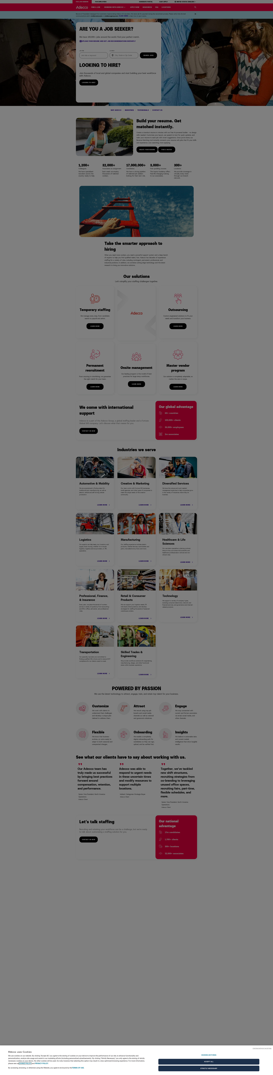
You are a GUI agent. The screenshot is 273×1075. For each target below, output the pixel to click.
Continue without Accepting (262, 1048)
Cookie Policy (25, 1063)
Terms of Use (78, 1068)
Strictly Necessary (208, 1068)
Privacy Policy (41, 1063)
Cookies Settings (208, 1055)
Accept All (208, 1061)
